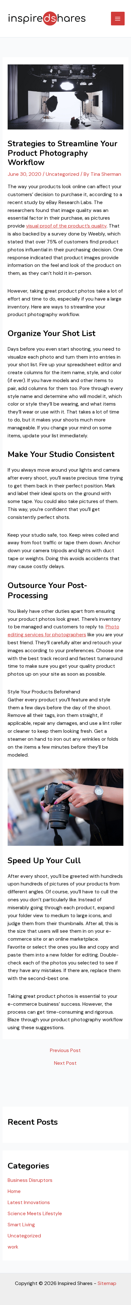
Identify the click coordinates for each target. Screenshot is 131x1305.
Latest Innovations (29, 1202)
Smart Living (21, 1225)
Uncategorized (62, 174)
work (13, 1247)
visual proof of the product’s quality (66, 226)
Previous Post (65, 1050)
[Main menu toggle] (118, 18)
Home (14, 1191)
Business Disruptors (30, 1180)
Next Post (65, 1063)
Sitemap (107, 1283)
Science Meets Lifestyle (35, 1213)
